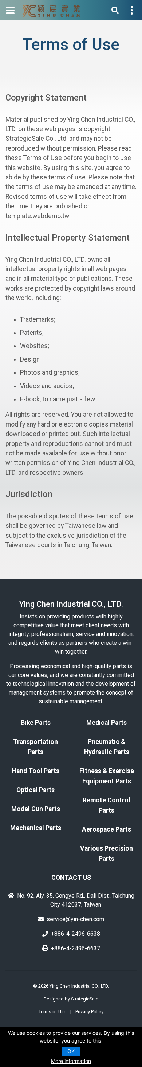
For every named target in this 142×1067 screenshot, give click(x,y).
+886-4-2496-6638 (75, 933)
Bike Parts (36, 722)
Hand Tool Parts (35, 771)
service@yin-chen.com (75, 919)
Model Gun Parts (35, 809)
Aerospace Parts (106, 829)
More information (71, 1061)
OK (71, 1051)
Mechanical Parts (35, 828)
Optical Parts (35, 790)
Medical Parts (106, 722)
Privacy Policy (89, 1011)
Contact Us (71, 877)
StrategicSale (84, 999)
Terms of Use (52, 1011)
